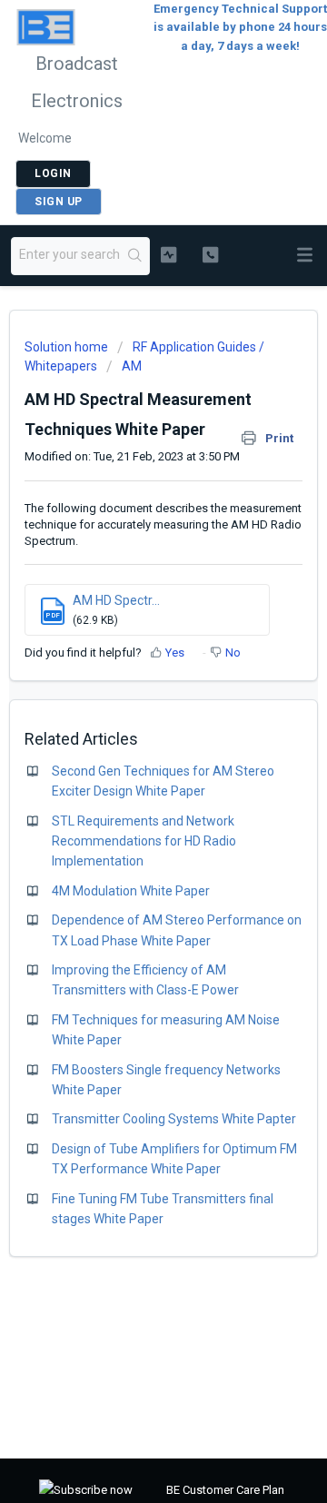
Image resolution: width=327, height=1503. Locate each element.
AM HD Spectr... (116, 600)
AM (132, 366)
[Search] (135, 256)
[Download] (129, 750)
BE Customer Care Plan (225, 1490)
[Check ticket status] (168, 254)
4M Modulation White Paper (131, 891)
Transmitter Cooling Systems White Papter (174, 1119)
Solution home (68, 347)
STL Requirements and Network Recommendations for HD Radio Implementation (144, 841)
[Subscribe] (86, 1490)
